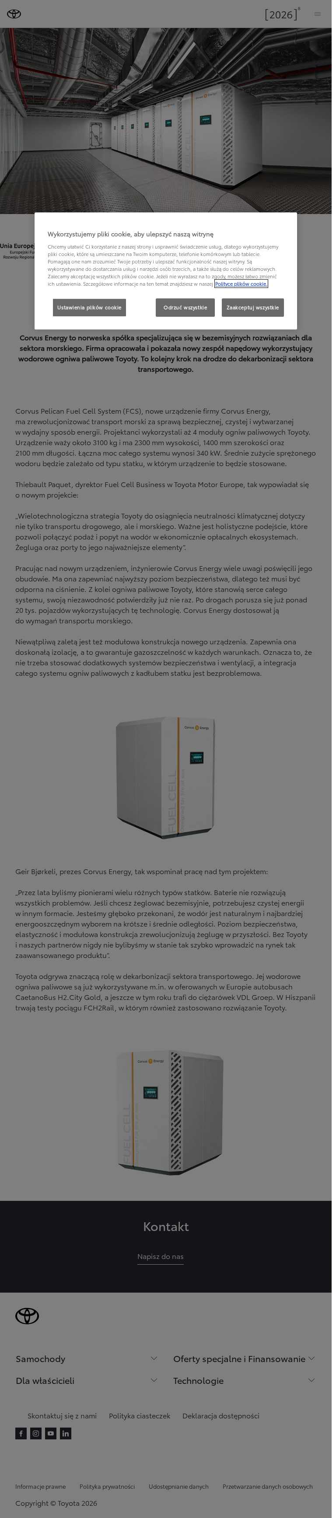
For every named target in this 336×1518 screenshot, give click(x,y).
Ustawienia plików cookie (89, 307)
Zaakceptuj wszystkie (253, 307)
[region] (166, 270)
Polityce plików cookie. (241, 283)
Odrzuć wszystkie (185, 307)
